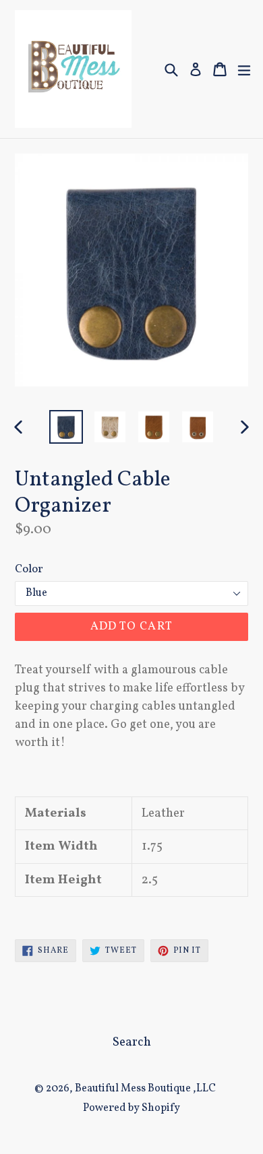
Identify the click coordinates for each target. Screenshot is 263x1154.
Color (29, 569)
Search (132, 1042)
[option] (66, 427)
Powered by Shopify (131, 1108)
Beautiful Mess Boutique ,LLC (145, 1088)
